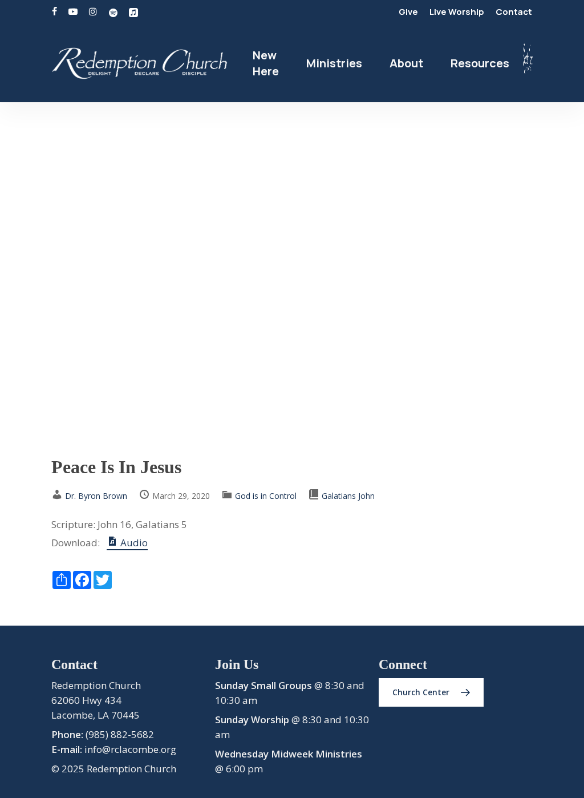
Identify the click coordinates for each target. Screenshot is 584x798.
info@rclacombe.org (130, 749)
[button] (431, 692)
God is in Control (266, 495)
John (366, 495)
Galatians (339, 495)
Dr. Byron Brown (96, 495)
